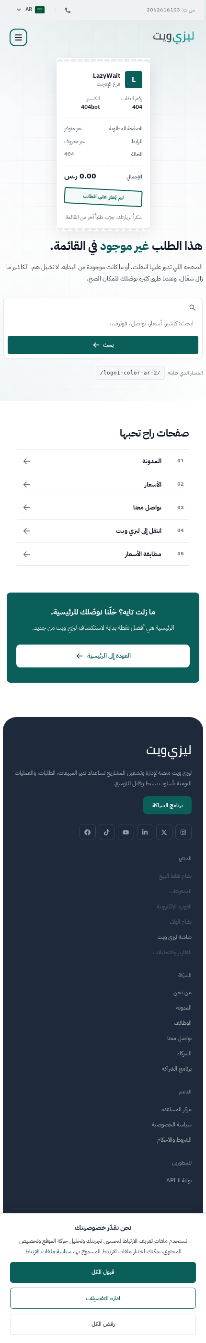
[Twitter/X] (164, 832)
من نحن (182, 992)
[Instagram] (183, 832)
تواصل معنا (179, 1038)
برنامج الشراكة (167, 805)
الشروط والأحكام (174, 1139)
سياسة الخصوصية (172, 1124)
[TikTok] (107, 832)
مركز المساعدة (176, 1109)
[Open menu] (18, 37)
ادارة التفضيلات (103, 1298)
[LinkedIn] (145, 832)
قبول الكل (103, 1272)
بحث (108, 345)
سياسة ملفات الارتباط (48, 1251)
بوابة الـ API (179, 1180)
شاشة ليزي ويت (175, 937)
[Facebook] (88, 832)
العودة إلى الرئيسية (109, 655)
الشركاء (184, 1053)
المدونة (184, 1007)
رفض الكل (103, 1324)
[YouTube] (126, 832)
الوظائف (183, 1023)
